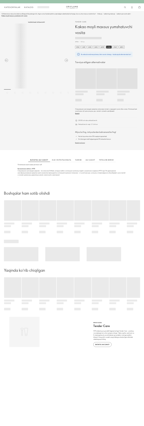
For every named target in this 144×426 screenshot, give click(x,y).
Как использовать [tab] (61, 160)
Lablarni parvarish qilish (123, 14)
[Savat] (139, 7)
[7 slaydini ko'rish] (53, 92)
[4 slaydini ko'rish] (30, 92)
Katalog (29, 7)
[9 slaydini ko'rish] (68, 92)
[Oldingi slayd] (6, 60)
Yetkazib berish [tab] (106, 160)
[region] (36, 56)
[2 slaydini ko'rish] (15, 92)
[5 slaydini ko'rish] (37, 92)
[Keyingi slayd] (66, 60)
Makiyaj (99, 14)
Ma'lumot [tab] (90, 160)
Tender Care (80, 22)
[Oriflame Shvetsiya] (72, 7)
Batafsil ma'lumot (80, 143)
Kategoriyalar (12, 7)
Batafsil (77, 113)
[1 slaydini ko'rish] (7, 92)
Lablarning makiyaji (109, 14)
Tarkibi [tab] (78, 160)
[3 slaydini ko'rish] (22, 92)
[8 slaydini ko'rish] (60, 92)
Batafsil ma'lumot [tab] (39, 160)
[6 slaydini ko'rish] (45, 92)
